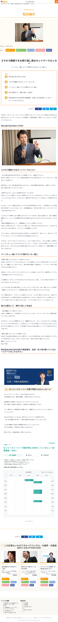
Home (2, 3)
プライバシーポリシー (28, 617)
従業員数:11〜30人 (6, 578)
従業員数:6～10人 (10, 50)
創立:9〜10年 (31, 50)
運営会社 (8, 617)
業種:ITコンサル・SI (21, 50)
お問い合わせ (48, 617)
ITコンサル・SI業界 (9, 3)
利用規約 (19, 617)
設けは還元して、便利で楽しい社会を (21, 92)
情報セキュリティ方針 (39, 617)
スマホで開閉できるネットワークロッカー (22, 82)
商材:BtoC (49, 50)
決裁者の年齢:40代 (40, 50)
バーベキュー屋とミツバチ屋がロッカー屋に (23, 87)
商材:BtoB (12, 585)
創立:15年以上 (13, 582)
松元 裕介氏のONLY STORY (17, 77)
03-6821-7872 (30, 1)
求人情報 (14, 617)
